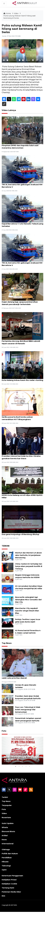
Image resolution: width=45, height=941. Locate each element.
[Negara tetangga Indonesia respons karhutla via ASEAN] (7, 578)
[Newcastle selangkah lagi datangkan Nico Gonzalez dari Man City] (7, 600)
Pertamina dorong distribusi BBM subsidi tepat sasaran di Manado (21, 342)
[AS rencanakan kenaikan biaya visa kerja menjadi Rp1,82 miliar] (7, 589)
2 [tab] (19, 766)
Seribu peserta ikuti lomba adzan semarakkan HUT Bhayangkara (17, 418)
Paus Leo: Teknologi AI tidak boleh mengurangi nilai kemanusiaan (27, 709)
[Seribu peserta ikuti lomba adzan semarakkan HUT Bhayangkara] (22, 402)
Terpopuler (7, 805)
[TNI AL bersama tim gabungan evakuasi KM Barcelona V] (22, 169)
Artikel (5, 835)
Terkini (5, 797)
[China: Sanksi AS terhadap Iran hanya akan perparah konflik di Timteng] (7, 567)
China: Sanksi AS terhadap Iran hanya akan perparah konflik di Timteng (28, 566)
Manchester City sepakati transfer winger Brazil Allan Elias (27, 610)
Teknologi (6, 866)
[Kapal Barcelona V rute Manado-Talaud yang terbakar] (22, 208)
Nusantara (6, 817)
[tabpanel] (22, 751)
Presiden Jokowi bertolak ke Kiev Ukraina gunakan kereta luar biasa (21, 457)
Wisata (5, 827)
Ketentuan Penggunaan (12, 876)
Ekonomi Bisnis (8, 831)
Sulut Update (8, 823)
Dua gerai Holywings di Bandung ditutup (20, 534)
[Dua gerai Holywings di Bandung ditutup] (22, 519)
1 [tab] (15, 766)
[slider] (12, 60)
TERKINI (5, 546)
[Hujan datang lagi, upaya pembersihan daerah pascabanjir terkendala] (22, 287)
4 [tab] (26, 766)
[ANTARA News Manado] (24, 3)
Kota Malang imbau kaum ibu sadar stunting (22, 380)
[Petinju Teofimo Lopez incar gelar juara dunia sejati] (7, 623)
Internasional (7, 844)
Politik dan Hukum (10, 854)
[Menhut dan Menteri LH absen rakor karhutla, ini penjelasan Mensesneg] (7, 556)
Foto (4, 731)
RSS (3, 896)
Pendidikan (7, 858)
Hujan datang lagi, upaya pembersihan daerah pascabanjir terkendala (20, 303)
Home (8, 13)
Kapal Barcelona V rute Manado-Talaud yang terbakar (22, 225)
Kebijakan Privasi (9, 880)
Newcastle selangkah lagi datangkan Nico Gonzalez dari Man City (28, 599)
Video (16, 13)
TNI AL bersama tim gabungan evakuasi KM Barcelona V (22, 185)
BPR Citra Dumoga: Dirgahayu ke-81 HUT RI (21, 758)
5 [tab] (29, 766)
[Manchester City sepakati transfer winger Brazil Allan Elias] (7, 611)
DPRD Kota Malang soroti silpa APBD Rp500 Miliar (22, 496)
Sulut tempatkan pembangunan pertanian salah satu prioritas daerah (21, 676)
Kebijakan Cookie (9, 884)
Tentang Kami (8, 888)
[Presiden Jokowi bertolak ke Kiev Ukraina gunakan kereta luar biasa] (22, 441)
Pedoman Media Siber (11, 892)
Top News (7, 643)
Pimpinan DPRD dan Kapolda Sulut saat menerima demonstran (20, 146)
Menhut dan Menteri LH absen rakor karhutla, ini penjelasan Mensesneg (28, 555)
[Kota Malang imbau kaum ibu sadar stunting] (22, 365)
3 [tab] (22, 766)
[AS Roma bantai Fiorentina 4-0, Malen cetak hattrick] (7, 634)
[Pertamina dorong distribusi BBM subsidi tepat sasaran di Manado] (22, 326)
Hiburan (5, 862)
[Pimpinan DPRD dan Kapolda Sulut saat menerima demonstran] (22, 130)
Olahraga (6, 849)
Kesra (4, 840)
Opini (4, 870)
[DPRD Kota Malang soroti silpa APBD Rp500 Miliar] (22, 480)
